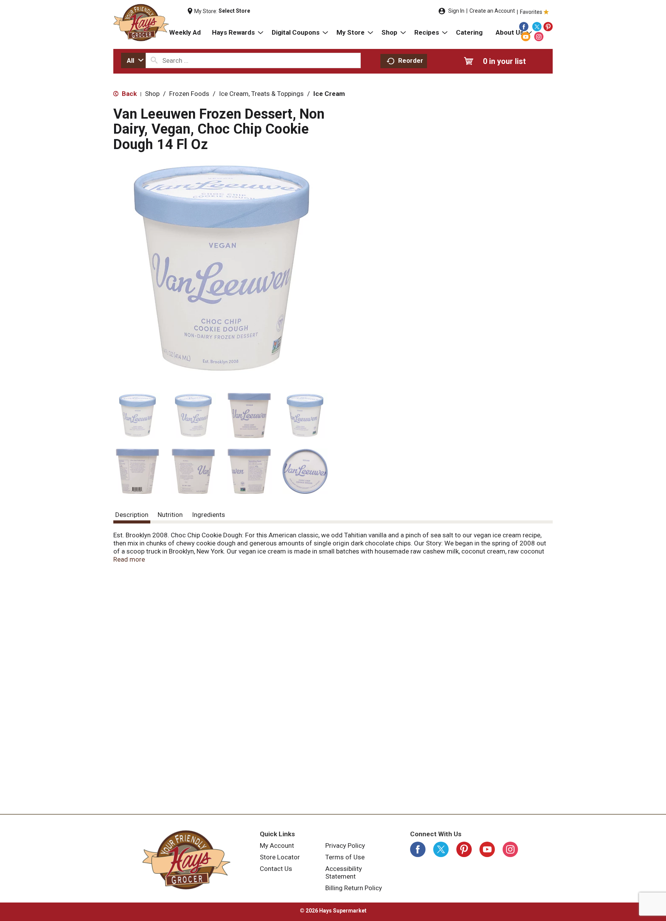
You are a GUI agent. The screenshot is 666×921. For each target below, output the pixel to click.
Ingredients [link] (208, 514)
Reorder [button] (410, 60)
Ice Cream (329, 93)
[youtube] (525, 36)
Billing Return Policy (353, 888)
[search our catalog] (154, 60)
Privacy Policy (345, 845)
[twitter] (537, 26)
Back (128, 93)
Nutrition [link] (170, 514)
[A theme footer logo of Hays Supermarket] (186, 859)
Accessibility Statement (343, 872)
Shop (152, 93)
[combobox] (133, 60)
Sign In (456, 11)
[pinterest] (548, 26)
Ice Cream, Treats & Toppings (261, 93)
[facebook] (523, 26)
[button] (137, 415)
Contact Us (276, 868)
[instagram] (538, 36)
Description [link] (131, 514)
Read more (129, 559)
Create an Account (492, 11)
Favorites (531, 12)
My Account (277, 845)
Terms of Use (345, 857)
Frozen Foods (189, 93)
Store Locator (280, 857)
